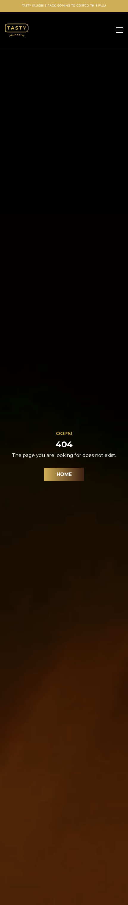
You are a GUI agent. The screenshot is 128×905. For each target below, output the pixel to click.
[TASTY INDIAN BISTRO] (17, 30)
